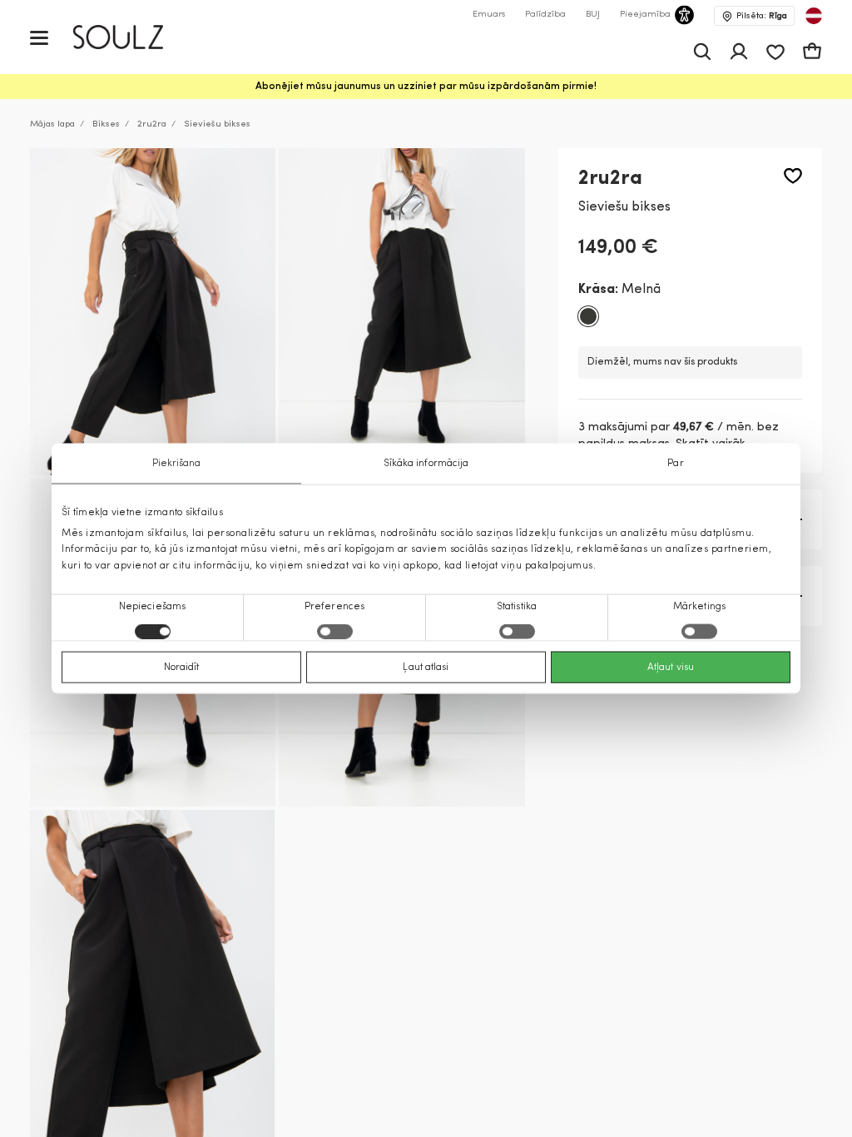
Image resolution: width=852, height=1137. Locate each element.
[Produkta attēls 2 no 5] (401, 312)
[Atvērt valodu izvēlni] (813, 15)
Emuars (489, 14)
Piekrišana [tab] (176, 464)
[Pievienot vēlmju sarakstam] (793, 176)
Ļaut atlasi (425, 667)
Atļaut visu (670, 667)
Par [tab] (675, 464)
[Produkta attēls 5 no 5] (152, 973)
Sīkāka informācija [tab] (426, 464)
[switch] (335, 630)
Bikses (106, 124)
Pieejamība (645, 14)
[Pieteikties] (739, 52)
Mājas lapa (52, 124)
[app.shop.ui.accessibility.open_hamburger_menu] (39, 37)
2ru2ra (151, 124)
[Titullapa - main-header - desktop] (130, 37)
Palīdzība (545, 14)
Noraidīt (182, 667)
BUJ (593, 14)
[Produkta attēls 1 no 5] (152, 312)
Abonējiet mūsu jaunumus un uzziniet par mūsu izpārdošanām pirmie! (426, 87)
